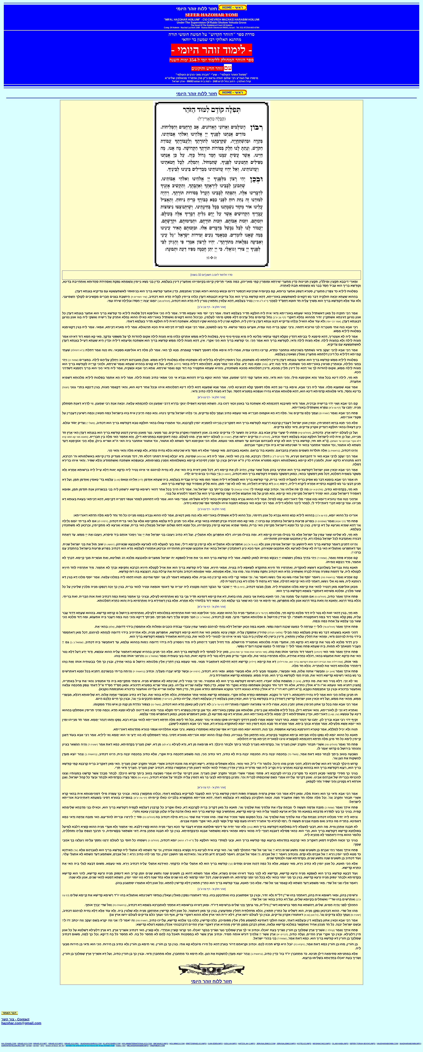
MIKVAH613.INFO (160, 1044)
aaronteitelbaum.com (13, 1046)
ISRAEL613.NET (40, 1044)
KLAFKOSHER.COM (111, 1044)
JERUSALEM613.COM (265, 1044)
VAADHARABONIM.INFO (410, 1044)
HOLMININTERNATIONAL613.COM (137, 1044)
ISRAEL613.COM (25, 1044)
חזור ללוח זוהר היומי (196, 93)
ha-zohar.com (8, 1044)
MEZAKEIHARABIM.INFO (138, 1046)
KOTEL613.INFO (304, 1044)
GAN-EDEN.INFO (215, 1044)
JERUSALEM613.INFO (286, 1044)
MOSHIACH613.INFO (322, 1044)
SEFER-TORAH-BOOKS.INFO (362, 1044)
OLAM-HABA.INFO (340, 1044)
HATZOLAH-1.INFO (246, 1044)
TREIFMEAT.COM (157, 1046)
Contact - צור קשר (15, 1019)
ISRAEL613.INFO (55, 1044)
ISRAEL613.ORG (71, 1044)
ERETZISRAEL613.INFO (196, 1044)
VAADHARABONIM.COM (387, 1044)
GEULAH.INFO (230, 1044)
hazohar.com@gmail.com (21, 1023)
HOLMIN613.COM (177, 1044)
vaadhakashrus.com (91, 1044)
